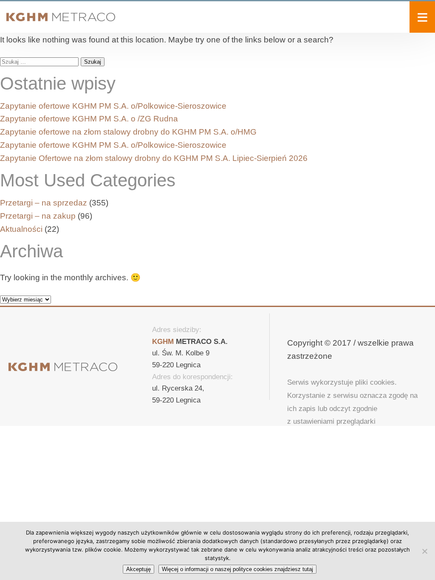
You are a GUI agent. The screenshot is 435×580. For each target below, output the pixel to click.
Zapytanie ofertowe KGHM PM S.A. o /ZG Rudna (89, 118)
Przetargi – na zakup (38, 215)
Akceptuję (138, 569)
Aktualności (21, 229)
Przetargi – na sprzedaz (43, 202)
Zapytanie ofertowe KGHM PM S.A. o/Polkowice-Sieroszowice (113, 105)
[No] (424, 551)
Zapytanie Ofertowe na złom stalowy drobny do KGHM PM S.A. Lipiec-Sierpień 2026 (154, 158)
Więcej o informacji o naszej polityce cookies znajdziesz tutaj (237, 569)
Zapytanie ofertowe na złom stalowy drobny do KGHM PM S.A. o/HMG (128, 131)
